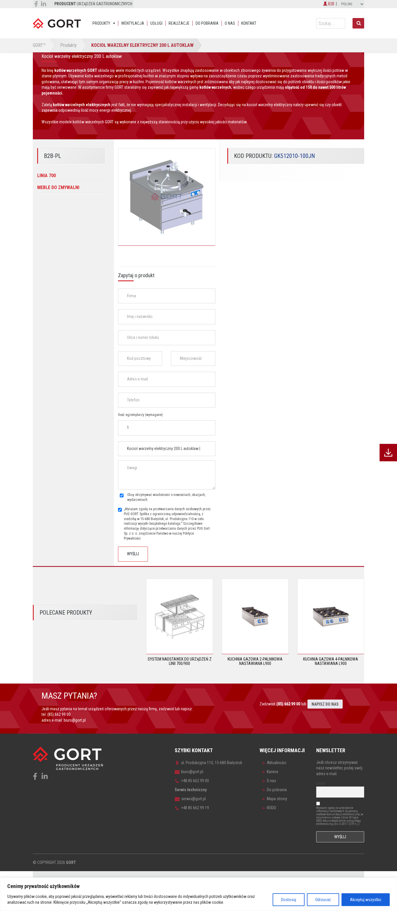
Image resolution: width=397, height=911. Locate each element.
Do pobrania (207, 23)
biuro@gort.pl (75, 720)
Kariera (272, 771)
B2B (330, 3)
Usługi (156, 23)
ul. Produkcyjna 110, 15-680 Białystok (211, 762)
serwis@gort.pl (193, 798)
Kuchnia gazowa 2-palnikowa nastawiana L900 (255, 661)
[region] (198, 894)
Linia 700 (46, 175)
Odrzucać (323, 899)
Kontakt (248, 23)
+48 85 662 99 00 (195, 780)
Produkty (101, 23)
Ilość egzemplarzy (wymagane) (140, 415)
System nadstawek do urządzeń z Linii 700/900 (180, 661)
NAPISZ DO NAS (325, 704)
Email (320, 783)
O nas (230, 23)
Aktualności (276, 762)
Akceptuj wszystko (365, 899)
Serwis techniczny (191, 789)
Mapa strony (277, 798)
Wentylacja (132, 23)
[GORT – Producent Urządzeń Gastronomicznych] (57, 23)
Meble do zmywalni (58, 187)
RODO (271, 807)
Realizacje (179, 23)
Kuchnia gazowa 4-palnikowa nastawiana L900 (330, 661)
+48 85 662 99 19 (195, 807)
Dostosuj (288, 899)
